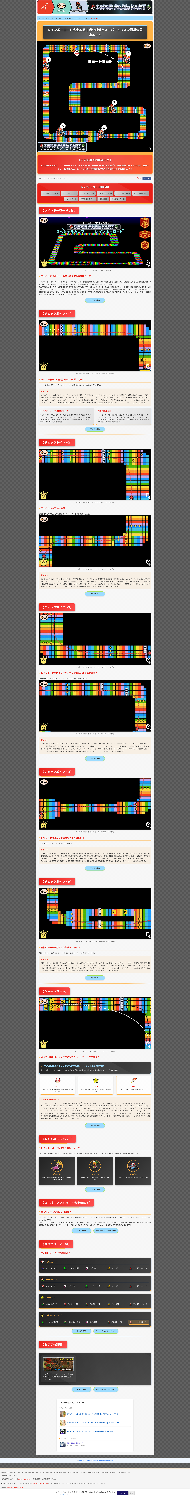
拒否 (131, 1493)
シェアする (146, 178)
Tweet (139, 178)
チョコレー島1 (51, 1286)
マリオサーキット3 (140, 1286)
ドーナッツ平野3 (52, 1322)
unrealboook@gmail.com (39, 1483)
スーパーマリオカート (73, 18)
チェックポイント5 (140, 193)
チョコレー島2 (73, 1304)
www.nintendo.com (24, 1479)
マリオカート (60, 18)
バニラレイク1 (94, 1304)
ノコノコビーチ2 (74, 1322)
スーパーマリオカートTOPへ (106, 1231)
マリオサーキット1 (52, 1268)
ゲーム (51, 18)
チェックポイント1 (69, 193)
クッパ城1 (115, 1268)
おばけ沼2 (71, 1286)
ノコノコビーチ (51, 1304)
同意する (122, 1493)
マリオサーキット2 (140, 1268)
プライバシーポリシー (65, 1494)
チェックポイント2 (87, 193)
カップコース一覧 (118, 199)
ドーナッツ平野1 (74, 1268)
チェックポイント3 (105, 193)
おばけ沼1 (93, 1268)
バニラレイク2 (116, 1322)
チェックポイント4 (123, 193)
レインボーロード (139, 1322)
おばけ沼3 (93, 1322)
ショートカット (70, 199)
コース (85, 18)
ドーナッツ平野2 (95, 1286)
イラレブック (43, 18)
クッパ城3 (115, 1304)
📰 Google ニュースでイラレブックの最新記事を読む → (95, 1460)
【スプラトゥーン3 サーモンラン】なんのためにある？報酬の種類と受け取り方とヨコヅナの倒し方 (58, 1376)
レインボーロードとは (50, 193)
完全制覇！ (103, 199)
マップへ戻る (95, 300)
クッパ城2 (115, 1286)
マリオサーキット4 (140, 1304)
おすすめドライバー (88, 199)
